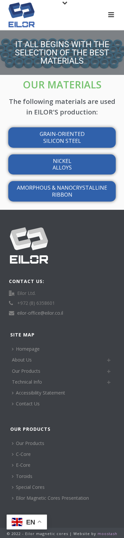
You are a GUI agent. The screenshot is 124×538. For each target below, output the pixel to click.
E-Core (23, 465)
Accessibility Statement (40, 393)
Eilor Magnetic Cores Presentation (52, 498)
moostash (107, 533)
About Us (22, 360)
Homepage (28, 349)
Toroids (24, 476)
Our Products (26, 371)
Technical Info (27, 382)
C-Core (23, 454)
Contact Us (28, 403)
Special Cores (30, 487)
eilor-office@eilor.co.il (40, 313)
